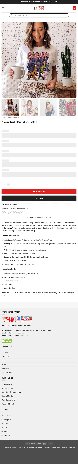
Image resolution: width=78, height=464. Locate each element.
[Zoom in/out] (2, 452)
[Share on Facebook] (7, 212)
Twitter (6, 427)
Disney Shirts (13, 118)
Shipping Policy (7, 388)
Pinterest (7, 431)
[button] (3, 8)
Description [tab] (31, 218)
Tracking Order (7, 372)
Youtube (7, 435)
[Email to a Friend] (14, 212)
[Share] (14, 452)
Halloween (20, 208)
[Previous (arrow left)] (2, 460)
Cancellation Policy (9, 400)
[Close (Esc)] (20, 452)
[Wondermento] (39, 8)
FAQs (4, 360)
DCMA (4, 364)
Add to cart (39, 191)
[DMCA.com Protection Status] (7, 341)
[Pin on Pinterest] (18, 212)
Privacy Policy (7, 384)
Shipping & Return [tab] (44, 218)
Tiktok (6, 424)
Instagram (7, 420)
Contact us (5, 356)
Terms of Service (8, 396)
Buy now (39, 198)
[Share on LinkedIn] (21, 212)
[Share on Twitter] (10, 212)
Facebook (7, 416)
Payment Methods (8, 404)
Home (4, 118)
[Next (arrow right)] (8, 460)
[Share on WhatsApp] (3, 212)
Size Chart (5, 368)
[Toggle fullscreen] (8, 452)
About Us (5, 352)
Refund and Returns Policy (11, 392)
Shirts (26, 208)
